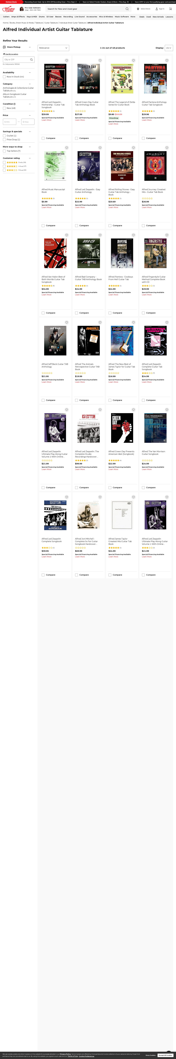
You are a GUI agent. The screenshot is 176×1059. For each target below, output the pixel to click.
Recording (68, 17)
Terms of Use (73, 1056)
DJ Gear (50, 17)
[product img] (55, 78)
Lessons (169, 17)
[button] (30, 9)
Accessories (91, 17)
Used (148, 17)
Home (5, 23)
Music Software (122, 17)
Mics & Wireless (106, 17)
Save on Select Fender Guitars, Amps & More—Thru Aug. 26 (106, 2)
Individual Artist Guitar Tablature (72, 23)
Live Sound (80, 17)
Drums (42, 17)
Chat (26, 10)
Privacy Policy (65, 1054)
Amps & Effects (18, 17)
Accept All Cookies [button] (165, 1055)
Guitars (6, 17)
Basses (58, 17)
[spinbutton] (9, 122)
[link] (55, 105)
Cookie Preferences (86, 1056)
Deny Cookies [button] (151, 1055)
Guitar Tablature (51, 23)
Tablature (39, 23)
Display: (160, 48)
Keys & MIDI (32, 17)
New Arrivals (158, 17)
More (133, 17)
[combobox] (53, 48)
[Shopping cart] (170, 9)
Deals (141, 17)
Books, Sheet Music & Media (22, 23)
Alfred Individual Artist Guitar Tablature (106, 23)
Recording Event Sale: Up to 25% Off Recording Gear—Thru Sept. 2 (51, 2)
